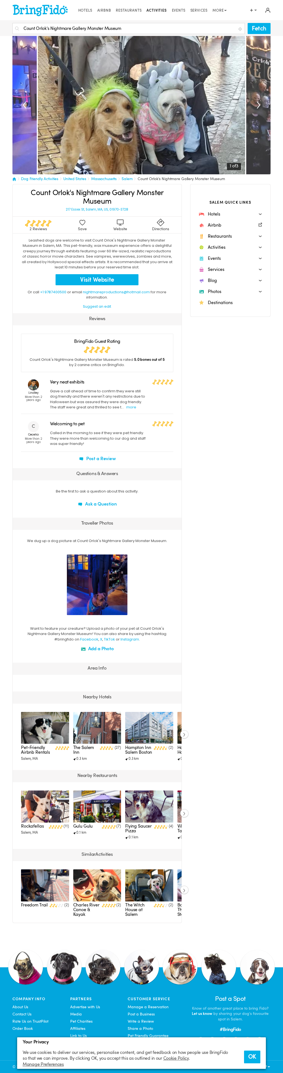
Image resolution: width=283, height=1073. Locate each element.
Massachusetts (104, 178)
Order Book (22, 1028)
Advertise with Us (85, 1006)
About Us (20, 1006)
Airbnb (104, 10)
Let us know (202, 1013)
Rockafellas (32, 826)
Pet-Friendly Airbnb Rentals (35, 750)
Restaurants (129, 10)
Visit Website (97, 279)
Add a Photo (100, 649)
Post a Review (100, 459)
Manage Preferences (43, 1064)
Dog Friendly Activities (39, 178)
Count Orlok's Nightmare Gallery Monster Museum (181, 178)
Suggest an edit (97, 306)
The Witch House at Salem (135, 909)
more (131, 407)
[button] (230, 214)
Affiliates (77, 1028)
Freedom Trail (34, 905)
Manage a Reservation (148, 1006)
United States (74, 178)
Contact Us (22, 1014)
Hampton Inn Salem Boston (138, 750)
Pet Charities (81, 1021)
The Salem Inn (83, 750)
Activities (156, 10)
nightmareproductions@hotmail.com (116, 292)
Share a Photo (140, 1028)
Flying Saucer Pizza (138, 828)
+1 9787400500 (53, 292)
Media (76, 1014)
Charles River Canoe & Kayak (86, 909)
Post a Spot (230, 999)
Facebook (89, 639)
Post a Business (141, 1014)
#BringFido (230, 1029)
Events (178, 10)
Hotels (85, 10)
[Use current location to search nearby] (241, 29)
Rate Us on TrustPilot (30, 1021)
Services (199, 10)
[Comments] (80, 610)
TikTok (109, 639)
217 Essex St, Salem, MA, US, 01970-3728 (97, 210)
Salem (127, 178)
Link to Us (78, 1035)
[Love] (72, 610)
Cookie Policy (176, 1058)
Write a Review (141, 1021)
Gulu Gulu (83, 826)
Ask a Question (100, 504)
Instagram (129, 639)
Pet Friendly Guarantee (148, 1035)
